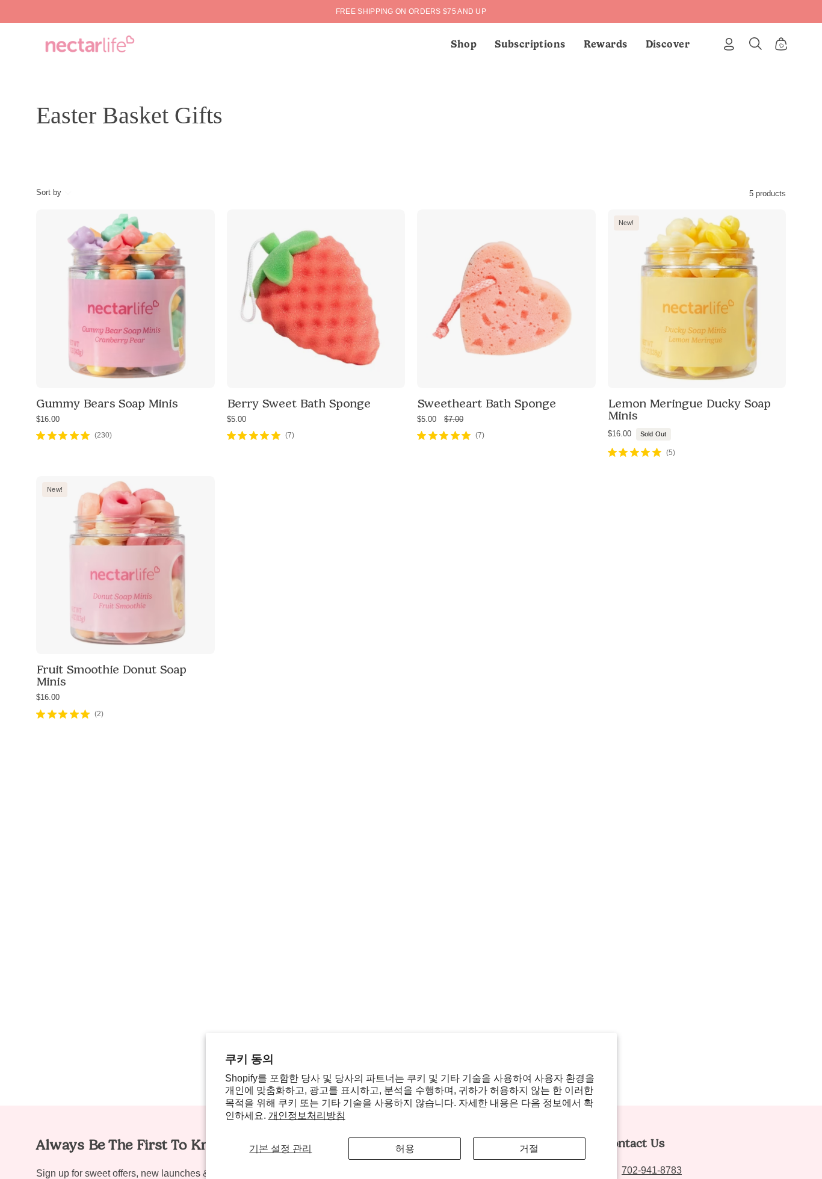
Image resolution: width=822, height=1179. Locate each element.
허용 (405, 1148)
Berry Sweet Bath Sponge (299, 403)
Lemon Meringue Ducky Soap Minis (689, 409)
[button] (530, 44)
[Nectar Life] (90, 44)
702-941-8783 (652, 1170)
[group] (411, 11)
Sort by (48, 192)
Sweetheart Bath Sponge (486, 403)
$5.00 (236, 419)
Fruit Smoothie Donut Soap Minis (111, 675)
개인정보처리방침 (306, 1115)
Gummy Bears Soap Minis (107, 403)
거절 (529, 1148)
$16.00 (48, 419)
